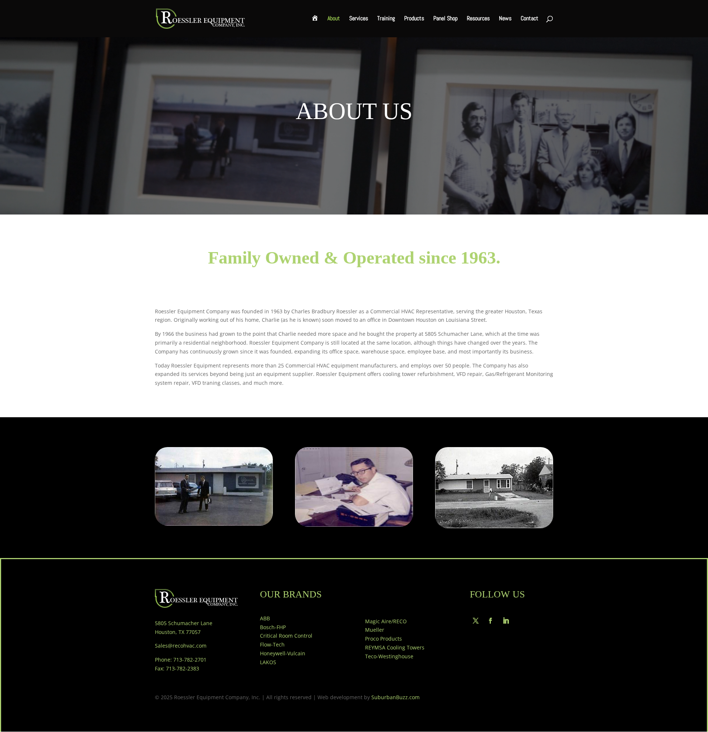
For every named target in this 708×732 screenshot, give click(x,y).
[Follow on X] (476, 621)
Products (414, 19)
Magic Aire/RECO (386, 621)
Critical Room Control (286, 635)
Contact (529, 19)
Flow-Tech (272, 644)
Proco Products (383, 638)
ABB (265, 618)
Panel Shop (445, 19)
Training (386, 19)
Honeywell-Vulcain (282, 653)
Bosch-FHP (273, 627)
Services (358, 19)
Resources (478, 19)
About (333, 19)
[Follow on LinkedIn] (506, 620)
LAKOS (268, 662)
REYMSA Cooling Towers (394, 647)
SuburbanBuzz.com (395, 697)
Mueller (374, 629)
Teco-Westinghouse (389, 656)
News (505, 19)
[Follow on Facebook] (490, 621)
